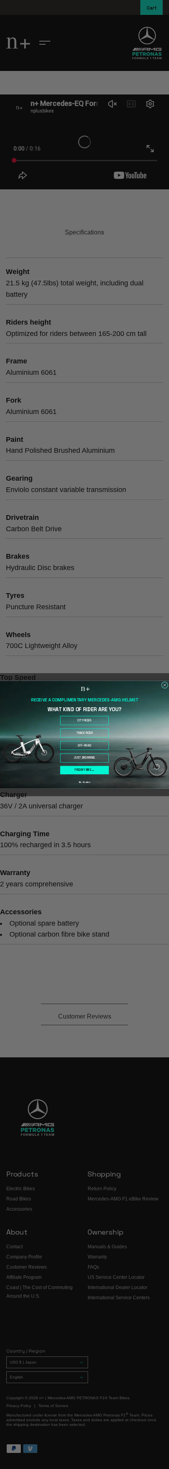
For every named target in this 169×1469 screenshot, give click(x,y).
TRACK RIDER (84, 733)
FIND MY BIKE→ (84, 770)
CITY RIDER (84, 720)
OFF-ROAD (84, 745)
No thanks (84, 781)
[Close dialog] (165, 685)
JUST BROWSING (84, 757)
